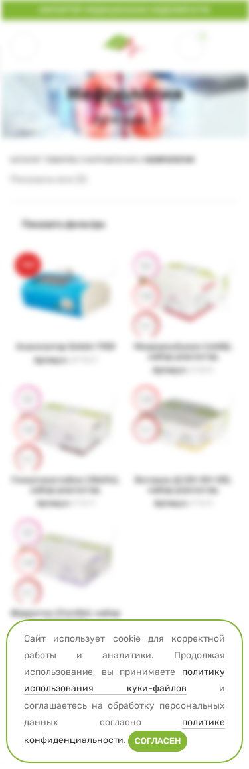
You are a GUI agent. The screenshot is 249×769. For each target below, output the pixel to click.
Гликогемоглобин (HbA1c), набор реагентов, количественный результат (65, 494)
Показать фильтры (63, 224)
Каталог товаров (43, 160)
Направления (110, 160)
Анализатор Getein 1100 (65, 346)
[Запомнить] (103, 266)
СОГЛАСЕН (158, 741)
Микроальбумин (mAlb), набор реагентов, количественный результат (183, 361)
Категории (120, 120)
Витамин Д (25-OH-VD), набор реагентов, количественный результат (183, 494)
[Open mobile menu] (23, 46)
